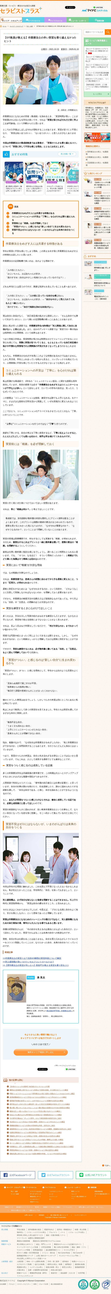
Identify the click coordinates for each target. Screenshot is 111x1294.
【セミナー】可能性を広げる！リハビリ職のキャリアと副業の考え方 (96, 59)
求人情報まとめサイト (25, 1244)
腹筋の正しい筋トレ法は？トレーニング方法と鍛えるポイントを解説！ (36, 1111)
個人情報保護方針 (57, 1284)
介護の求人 (21, 1270)
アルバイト (53, 1232)
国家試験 (100, 21)
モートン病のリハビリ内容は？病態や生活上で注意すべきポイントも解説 (36, 1143)
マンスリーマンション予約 (68, 1256)
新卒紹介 (65, 1261)
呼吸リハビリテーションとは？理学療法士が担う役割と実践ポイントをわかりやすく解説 (42, 1093)
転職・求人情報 (80, 1229)
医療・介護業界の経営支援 (38, 1270)
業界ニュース (75, 1191)
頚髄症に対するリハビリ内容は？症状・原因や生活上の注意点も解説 (35, 1136)
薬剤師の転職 (80, 1264)
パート (62, 1232)
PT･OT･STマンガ (35, 1194)
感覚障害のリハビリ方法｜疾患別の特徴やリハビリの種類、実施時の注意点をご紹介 (40, 1129)
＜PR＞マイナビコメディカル (65, 1065)
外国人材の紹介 (56, 1270)
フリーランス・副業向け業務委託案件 (31, 1238)
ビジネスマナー (35, 1199)
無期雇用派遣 (80, 1267)
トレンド (74, 1194)
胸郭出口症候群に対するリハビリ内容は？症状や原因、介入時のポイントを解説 (39, 1090)
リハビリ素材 (15, 1194)
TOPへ (107, 1166)
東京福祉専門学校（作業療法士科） (60, 1011)
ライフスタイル (56, 21)
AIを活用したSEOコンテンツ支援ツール (31, 1258)
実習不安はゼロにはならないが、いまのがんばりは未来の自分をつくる (43, 231)
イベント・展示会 (48, 1253)
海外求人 (20, 1232)
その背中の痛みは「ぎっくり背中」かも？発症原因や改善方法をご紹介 (36, 1118)
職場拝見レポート (35, 1196)
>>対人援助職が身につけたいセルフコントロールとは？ (28, 962)
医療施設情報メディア (25, 1256)
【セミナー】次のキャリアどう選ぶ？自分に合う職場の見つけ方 (96, 51)
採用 (34, 1284)
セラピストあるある (36, 1191)
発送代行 (54, 1273)
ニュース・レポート (78, 21)
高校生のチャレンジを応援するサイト (68, 1244)
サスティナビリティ (24, 1284)
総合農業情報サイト (53, 1250)
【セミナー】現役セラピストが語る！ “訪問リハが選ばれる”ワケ (96, 67)
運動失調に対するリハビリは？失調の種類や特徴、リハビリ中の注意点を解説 (38, 1153)
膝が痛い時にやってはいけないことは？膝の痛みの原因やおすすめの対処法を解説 (40, 1108)
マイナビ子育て (69, 1250)
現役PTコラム (34, 1202)
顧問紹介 (68, 1264)
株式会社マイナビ (7, 1281)
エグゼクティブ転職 (24, 1264)
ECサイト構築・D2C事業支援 (28, 1253)
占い (50, 1199)
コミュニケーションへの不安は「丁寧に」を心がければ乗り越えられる (43, 218)
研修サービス (22, 1273)
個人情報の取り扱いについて (59, 1215)
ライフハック (53, 1196)
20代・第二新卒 (53, 1261)
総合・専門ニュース (43, 1244)
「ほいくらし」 (92, 1207)
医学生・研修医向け (64, 1229)
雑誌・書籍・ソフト (79, 1247)
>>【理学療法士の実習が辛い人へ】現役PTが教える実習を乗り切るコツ (36, 965)
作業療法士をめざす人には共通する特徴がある (33, 213)
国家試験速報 (99, 1191)
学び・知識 (30, 26)
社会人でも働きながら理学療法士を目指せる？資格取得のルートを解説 (36, 1115)
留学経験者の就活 (34, 1229)
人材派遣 (20, 1261)
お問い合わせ (29, 1215)
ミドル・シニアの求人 (76, 1232)
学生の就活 (21, 1229)
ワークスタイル (34, 21)
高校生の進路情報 (23, 1241)
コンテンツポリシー (80, 1215)
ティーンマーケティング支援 (27, 1247)
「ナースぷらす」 (58, 1207)
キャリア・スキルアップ (12, 21)
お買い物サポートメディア (46, 1256)
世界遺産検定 (38, 1250)
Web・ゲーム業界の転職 (36, 1261)
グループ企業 (43, 1284)
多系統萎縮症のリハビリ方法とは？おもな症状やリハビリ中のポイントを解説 (38, 1097)
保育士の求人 (67, 1267)
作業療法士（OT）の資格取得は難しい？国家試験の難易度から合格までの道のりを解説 (42, 1146)
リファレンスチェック (25, 1276)
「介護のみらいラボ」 (26, 1210)
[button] (4, 176)
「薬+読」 (28, 1207)
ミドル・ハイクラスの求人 (36, 1232)
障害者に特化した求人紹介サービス (30, 1235)
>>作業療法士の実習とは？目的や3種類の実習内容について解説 (32, 958)
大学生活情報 (46, 1247)
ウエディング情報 (23, 1250)
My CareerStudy (64, 1253)
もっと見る (97, 94)
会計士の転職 (39, 1264)
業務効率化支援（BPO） (39, 1273)
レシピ (51, 1194)
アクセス (12, 1284)
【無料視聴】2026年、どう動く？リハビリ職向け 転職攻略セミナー (97, 87)
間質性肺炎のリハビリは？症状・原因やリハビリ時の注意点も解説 (34, 1150)
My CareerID (77, 1253)
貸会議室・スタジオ (68, 1273)
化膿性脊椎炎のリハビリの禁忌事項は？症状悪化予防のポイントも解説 (36, 1132)
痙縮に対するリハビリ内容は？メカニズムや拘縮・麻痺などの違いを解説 (36, 1139)
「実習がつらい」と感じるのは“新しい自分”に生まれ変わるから (41, 226)
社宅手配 (81, 1273)
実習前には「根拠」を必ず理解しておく (30, 223)
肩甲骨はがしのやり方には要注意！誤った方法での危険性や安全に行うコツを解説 (40, 1104)
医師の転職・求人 (52, 1267)
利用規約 (41, 1215)
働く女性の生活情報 (61, 1247)
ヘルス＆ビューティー (56, 1191)
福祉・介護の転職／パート (56, 1235)
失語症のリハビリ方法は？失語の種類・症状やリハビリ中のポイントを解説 (37, 1122)
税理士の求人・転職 (55, 1264)
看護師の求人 (22, 1267)
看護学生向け (49, 1229)
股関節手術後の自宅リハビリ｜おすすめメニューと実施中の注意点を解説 (36, 1101)
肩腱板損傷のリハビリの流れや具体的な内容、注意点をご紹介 (32, 1125)
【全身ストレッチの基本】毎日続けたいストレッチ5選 (30, 1086)
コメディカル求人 (36, 1267)
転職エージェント (78, 1261)
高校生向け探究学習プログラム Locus (47, 1241)
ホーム (4, 26)
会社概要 (3, 1284)
